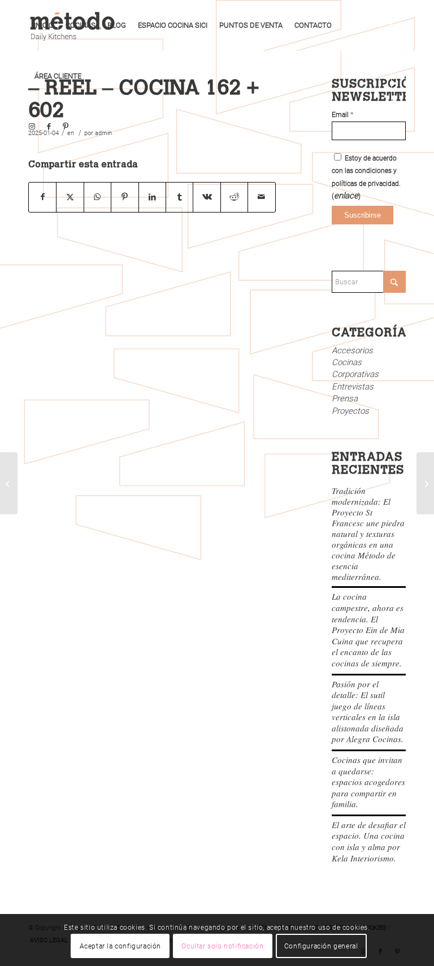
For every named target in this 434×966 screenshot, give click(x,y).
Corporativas (355, 374)
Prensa (345, 398)
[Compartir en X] (70, 197)
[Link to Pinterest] (65, 126)
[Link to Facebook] (48, 126)
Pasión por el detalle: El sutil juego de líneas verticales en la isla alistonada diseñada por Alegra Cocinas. (367, 711)
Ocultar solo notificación (222, 946)
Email (343, 115)
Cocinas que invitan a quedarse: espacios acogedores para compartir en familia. (368, 781)
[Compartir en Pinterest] (124, 197)
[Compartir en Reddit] (234, 197)
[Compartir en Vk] (206, 197)
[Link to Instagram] (31, 126)
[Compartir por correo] (261, 197)
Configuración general (321, 946)
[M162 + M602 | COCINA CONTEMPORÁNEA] (9, 483)
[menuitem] (43, 25)
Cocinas (347, 362)
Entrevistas (353, 387)
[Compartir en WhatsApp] (97, 197)
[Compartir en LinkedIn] (152, 197)
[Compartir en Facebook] (42, 197)
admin (103, 133)
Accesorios (352, 350)
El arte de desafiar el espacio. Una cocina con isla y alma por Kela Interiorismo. (369, 841)
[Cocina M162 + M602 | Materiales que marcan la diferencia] (425, 483)
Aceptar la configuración (120, 946)
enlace (346, 195)
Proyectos (350, 411)
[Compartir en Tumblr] (179, 197)
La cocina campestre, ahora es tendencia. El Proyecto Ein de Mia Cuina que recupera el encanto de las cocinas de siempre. (368, 629)
